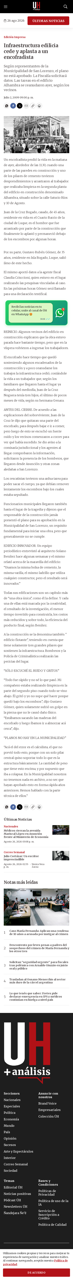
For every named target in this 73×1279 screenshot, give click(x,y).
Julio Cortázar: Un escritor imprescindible (21, 857)
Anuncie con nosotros (48, 1095)
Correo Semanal (14, 852)
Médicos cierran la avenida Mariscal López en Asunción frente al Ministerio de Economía (26, 834)
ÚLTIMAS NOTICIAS (48, 21)
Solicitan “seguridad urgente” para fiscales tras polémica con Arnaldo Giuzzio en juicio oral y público (38, 965)
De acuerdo (36, 1272)
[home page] (36, 6)
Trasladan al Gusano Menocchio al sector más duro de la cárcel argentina (37, 981)
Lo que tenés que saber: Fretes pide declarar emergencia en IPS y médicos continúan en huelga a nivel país (35, 996)
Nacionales (11, 826)
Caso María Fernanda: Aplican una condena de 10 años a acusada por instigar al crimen (39, 932)
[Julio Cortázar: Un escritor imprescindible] (60, 856)
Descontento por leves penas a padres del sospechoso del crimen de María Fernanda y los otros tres (39, 948)
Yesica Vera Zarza (38, 865)
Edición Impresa (14, 37)
